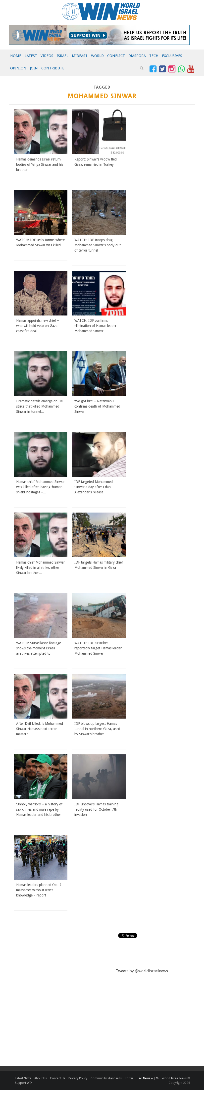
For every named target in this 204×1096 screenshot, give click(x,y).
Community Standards (106, 1078)
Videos (47, 55)
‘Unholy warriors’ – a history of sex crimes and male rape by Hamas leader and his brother (39, 809)
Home (15, 55)
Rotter (129, 1078)
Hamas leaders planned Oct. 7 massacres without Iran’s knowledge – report (38, 890)
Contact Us (57, 1078)
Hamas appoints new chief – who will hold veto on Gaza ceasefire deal (37, 325)
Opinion (18, 68)
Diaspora (137, 55)
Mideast (80, 55)
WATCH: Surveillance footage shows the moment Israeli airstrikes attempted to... (38, 648)
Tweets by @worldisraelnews (142, 971)
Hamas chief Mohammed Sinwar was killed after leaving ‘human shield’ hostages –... (40, 487)
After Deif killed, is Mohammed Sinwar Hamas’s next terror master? (39, 729)
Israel (62, 55)
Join (34, 68)
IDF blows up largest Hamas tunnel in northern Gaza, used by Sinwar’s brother (97, 729)
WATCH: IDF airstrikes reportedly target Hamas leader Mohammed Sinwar (98, 648)
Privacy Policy (77, 1078)
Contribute (52, 68)
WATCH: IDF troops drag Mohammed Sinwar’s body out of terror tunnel (97, 245)
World (97, 55)
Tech (153, 55)
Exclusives (172, 55)
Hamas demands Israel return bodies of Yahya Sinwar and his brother (39, 164)
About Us (40, 1078)
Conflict (116, 55)
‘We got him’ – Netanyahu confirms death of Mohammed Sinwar (97, 406)
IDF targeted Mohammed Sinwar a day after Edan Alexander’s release (93, 487)
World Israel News (174, 1078)
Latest (31, 55)
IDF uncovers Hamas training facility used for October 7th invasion (96, 809)
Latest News (23, 1078)
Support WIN (24, 1083)
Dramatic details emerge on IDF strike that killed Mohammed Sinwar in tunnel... (40, 406)
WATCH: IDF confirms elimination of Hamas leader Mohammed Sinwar (95, 325)
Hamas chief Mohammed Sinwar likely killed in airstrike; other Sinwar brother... (40, 567)
